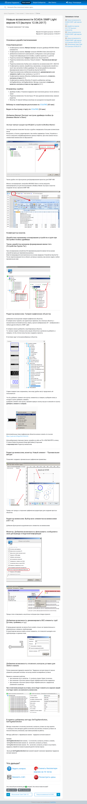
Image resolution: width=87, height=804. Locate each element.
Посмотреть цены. (47, 777)
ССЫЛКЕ (43, 105)
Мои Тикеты (52, 2)
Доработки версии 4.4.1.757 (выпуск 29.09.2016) (72, 28)
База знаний (26, 2)
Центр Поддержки (13, 2)
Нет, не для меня (25, 790)
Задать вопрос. (19, 768)
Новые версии (29, 13)
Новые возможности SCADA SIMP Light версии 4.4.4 (73, 34)
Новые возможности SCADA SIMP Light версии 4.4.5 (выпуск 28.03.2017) (73, 40)
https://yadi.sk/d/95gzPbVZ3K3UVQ (17, 436)
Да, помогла (12, 790)
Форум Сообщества (39, 2)
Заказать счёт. (19, 777)
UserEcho (53, 802)
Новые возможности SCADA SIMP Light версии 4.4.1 (73, 22)
